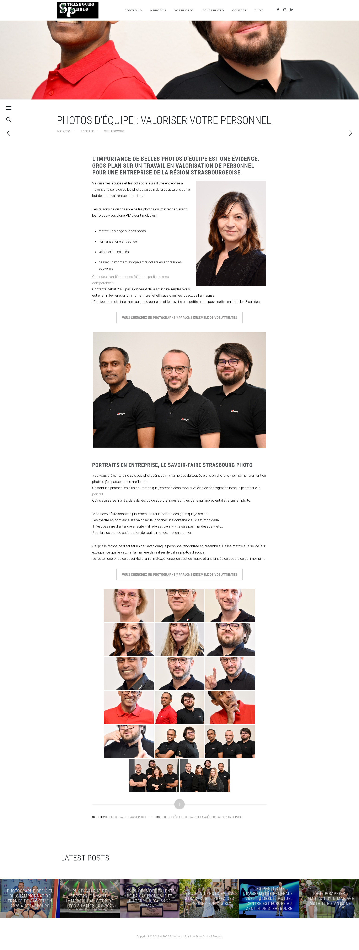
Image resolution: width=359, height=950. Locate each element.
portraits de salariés (197, 817)
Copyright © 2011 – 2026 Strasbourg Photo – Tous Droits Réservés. (180, 936)
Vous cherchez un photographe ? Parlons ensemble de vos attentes (179, 317)
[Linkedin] (292, 9)
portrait (97, 494)
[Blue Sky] (299, 9)
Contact (239, 10)
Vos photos (184, 10)
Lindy (139, 196)
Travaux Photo (136, 817)
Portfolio (133, 10)
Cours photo (213, 10)
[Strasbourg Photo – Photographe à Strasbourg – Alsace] (77, 10)
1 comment (117, 131)
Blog (259, 10)
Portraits (120, 817)
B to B (109, 817)
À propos (158, 10)
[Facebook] (278, 9)
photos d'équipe (173, 817)
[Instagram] (285, 9)
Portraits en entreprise (226, 817)
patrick (89, 131)
